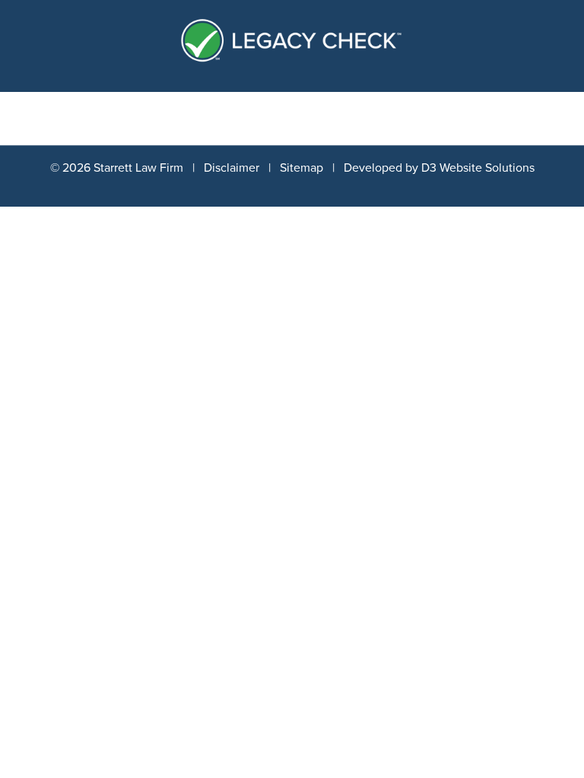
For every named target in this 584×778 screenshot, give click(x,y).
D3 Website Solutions (478, 168)
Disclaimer (231, 168)
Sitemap (301, 168)
